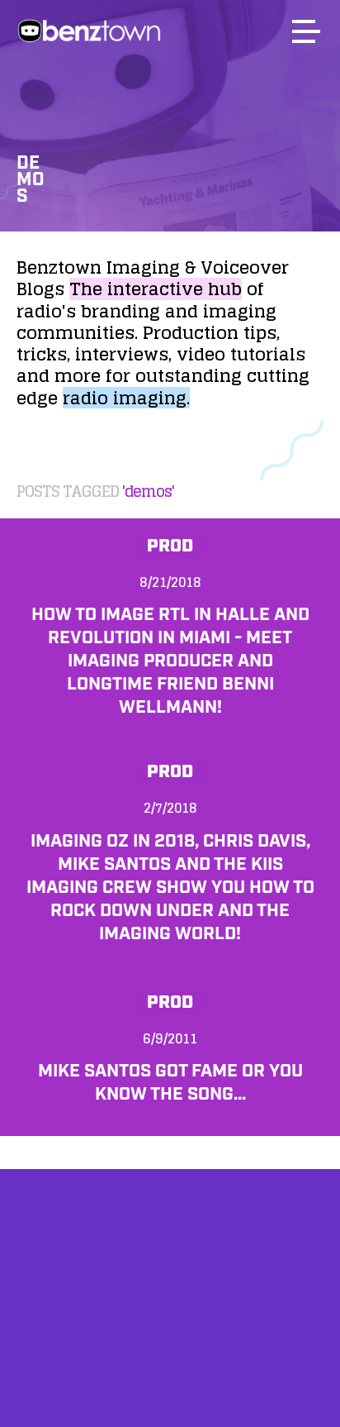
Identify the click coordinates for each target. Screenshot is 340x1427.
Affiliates (170, 1299)
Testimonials (170, 1341)
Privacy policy (170, 1383)
